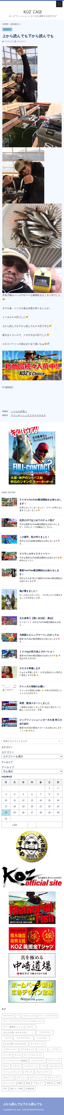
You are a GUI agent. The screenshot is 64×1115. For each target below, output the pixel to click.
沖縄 (58, 1083)
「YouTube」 (41, 1038)
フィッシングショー (12, 1072)
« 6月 (14, 825)
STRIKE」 (30, 1027)
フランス (29, 1072)
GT (17, 1016)
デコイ (6, 1066)
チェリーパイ (54, 1061)
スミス (17, 1055)
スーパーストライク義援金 (15, 1061)
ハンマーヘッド (31, 1066)
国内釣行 (9, 387)
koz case (32, 12)
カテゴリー (8, 752)
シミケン (42, 1049)
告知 (28, 1083)
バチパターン (55, 1066)
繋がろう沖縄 (16, 1089)
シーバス (7, 1055)
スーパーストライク (33, 1055)
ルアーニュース (37, 1077)
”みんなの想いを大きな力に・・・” (18, 1032)
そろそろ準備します (29, 668)
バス (43, 1066)
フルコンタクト (43, 1072)
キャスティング (38, 1044)
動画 (20, 1083)
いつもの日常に (19, 411)
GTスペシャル (29, 1016)
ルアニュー (21, 1077)
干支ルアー (38, 1083)
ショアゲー (55, 1049)
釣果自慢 (30, 1089)
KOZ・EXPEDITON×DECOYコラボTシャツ (23, 1021)
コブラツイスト (10, 1049)
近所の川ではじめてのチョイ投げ (36, 520)
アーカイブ (8, 767)
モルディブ (8, 1077)
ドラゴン (16, 1066)
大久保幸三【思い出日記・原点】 (36, 618)
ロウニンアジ (54, 1077)
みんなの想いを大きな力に (15, 1044)
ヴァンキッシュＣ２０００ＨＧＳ (28, 415)
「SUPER (7, 1038)
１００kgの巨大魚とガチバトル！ (37, 651)
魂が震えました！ (28, 591)
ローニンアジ (9, 1083)
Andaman (8, 1016)
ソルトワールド (38, 1061)
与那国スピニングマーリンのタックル (39, 634)
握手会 (50, 1083)
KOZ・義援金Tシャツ (13, 1027)
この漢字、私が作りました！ (34, 537)
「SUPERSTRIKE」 (23, 1038)
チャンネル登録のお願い (32, 686)
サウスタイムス (28, 1049)
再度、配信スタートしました (34, 703)
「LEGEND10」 (45, 1032)
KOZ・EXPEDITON (48, 1016)
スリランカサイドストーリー (34, 553)
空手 (5, 1089)
